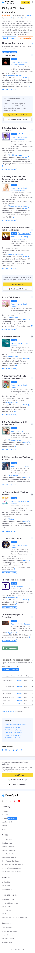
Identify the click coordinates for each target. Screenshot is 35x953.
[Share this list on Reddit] (18, 18)
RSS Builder (5, 914)
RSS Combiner (6, 910)
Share (3, 18)
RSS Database (6, 839)
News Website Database (10, 861)
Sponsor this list (25, 38)
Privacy (4, 826)
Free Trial (25, 2)
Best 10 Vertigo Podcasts (12, 727)
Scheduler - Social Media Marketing (14, 917)
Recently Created (7, 938)
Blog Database (6, 843)
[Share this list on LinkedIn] (14, 18)
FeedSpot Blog (6, 942)
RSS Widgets (6, 907)
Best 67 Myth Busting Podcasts (14, 730)
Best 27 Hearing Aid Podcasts (14, 735)
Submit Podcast (8, 38)
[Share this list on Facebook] (8, 18)
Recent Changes (7, 935)
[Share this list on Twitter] (11, 18)
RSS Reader (5, 886)
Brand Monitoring (7, 899)
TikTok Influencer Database (11, 872)
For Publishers (6, 882)
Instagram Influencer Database (12, 864)
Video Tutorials (6, 928)
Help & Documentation (9, 931)
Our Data (4, 815)
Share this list (7, 746)
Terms (3, 829)
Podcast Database (7, 846)
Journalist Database (8, 854)
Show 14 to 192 (11, 648)
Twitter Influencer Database (11, 868)
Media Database (7, 889)
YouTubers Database (8, 857)
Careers (8, 818)
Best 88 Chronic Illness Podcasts (15, 738)
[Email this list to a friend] (21, 18)
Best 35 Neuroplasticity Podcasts (15, 724)
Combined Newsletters (9, 903)
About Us (4, 811)
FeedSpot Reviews (7, 822)
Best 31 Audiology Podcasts (13, 732)
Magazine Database (8, 850)
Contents (29, 15)
